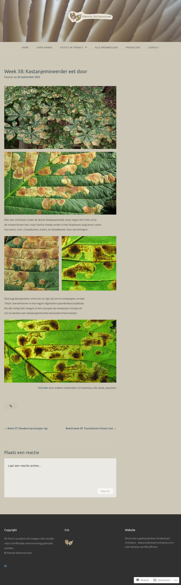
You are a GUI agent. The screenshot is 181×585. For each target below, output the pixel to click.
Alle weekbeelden (106, 47)
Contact (153, 47)
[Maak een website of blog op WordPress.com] (5, 566)
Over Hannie (44, 47)
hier (45, 387)
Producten (133, 47)
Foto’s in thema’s (71, 47)
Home (25, 47)
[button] (31, 263)
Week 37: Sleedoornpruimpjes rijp (27, 428)
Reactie (105, 491)
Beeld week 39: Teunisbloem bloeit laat (89, 428)
